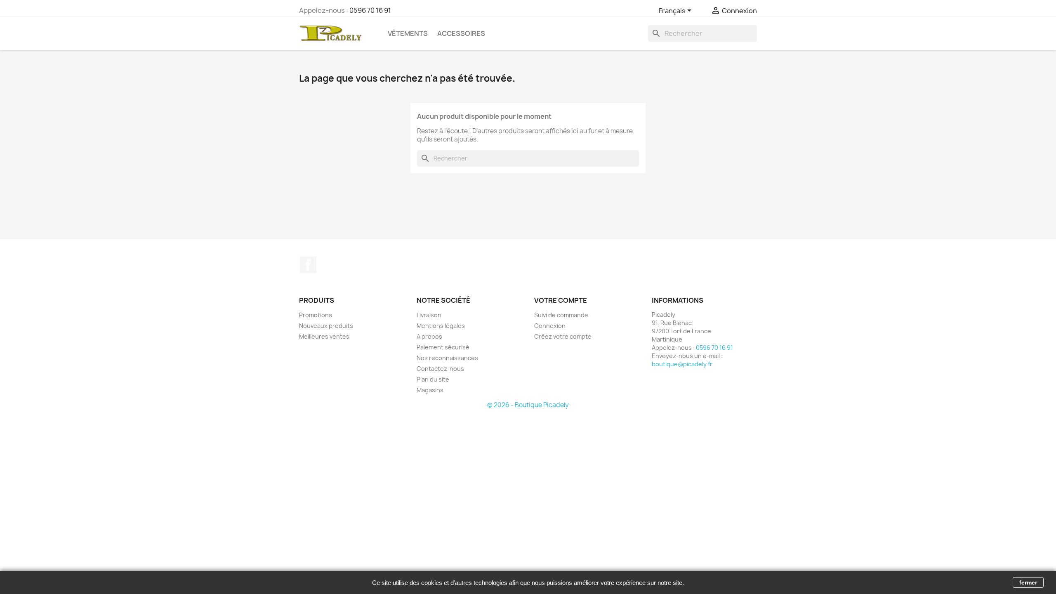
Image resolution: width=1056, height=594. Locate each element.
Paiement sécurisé (443, 347)
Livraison (429, 315)
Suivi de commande (561, 315)
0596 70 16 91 (370, 10)
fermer (1028, 582)
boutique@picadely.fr (682, 364)
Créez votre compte (563, 336)
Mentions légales (441, 326)
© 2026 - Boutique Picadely (528, 405)
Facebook (308, 265)
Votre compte (560, 300)
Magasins (430, 390)
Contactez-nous (440, 368)
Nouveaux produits (326, 326)
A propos (429, 336)
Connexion (550, 326)
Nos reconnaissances (447, 358)
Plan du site (433, 379)
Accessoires (461, 33)
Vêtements (408, 33)
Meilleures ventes (324, 336)
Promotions (315, 315)
